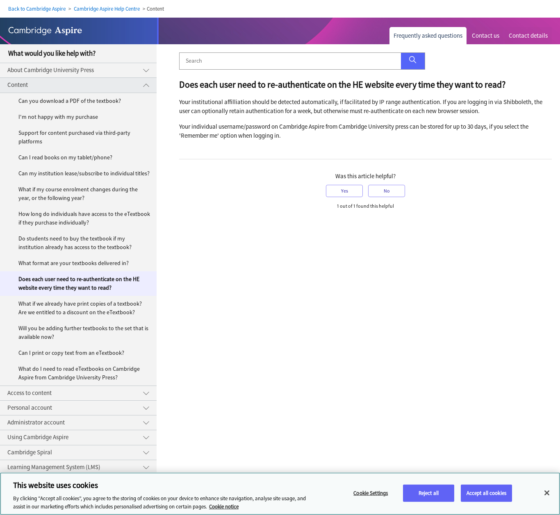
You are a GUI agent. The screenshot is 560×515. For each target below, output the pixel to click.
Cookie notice (224, 507)
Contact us (485, 35)
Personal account (29, 407)
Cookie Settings (370, 493)
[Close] (547, 493)
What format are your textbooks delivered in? (73, 263)
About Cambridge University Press (50, 70)
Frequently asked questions (428, 35)
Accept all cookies (486, 493)
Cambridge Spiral (29, 452)
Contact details (528, 35)
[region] (280, 493)
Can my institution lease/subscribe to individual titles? (84, 173)
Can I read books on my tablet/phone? (65, 157)
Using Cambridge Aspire (37, 437)
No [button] (387, 191)
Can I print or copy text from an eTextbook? (71, 352)
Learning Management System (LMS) (53, 467)
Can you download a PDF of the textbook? (69, 101)
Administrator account (36, 422)
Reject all (429, 493)
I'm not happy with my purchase (58, 116)
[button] (413, 61)
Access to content (29, 393)
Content (17, 84)
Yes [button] (344, 191)
